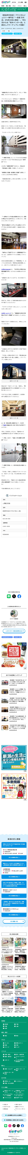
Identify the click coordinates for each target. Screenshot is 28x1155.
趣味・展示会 (8, 1056)
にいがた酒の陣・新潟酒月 (20, 1060)
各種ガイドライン (19, 1106)
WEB (4, 425)
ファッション (8, 1097)
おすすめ (14, 2)
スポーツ (7, 1060)
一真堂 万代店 (6, 503)
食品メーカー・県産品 (9, 1073)
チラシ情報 (20, 2)
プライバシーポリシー (20, 1109)
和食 (6, 1045)
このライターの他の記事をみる (14, 631)
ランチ (17, 1047)
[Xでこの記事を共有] (14, 597)
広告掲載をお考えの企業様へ (15, 1115)
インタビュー (19, 1081)
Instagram (6, 534)
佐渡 (6, 1028)
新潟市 (3, 31)
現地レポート (19, 1043)
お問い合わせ (18, 1104)
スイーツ (7, 1047)
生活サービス (19, 1097)
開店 (6, 1035)
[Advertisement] (14, 75)
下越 (17, 1024)
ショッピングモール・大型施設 (8, 1094)
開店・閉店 (8, 6)
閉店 (9, 31)
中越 (6, 1026)
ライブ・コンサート (20, 1057)
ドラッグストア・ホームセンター (20, 1094)
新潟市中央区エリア (7, 33)
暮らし (25, 6)
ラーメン (7, 1043)
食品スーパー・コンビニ (8, 1091)
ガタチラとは (7, 1106)
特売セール (7, 1081)
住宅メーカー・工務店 (20, 1069)
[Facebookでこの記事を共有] (19, 597)
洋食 (17, 1045)
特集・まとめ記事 (9, 1083)
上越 (17, 1026)
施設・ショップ (8, 1069)
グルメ (14, 6)
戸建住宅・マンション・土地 (20, 1091)
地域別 (2, 6)
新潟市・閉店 (18, 33)
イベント (20, 6)
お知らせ (6, 1104)
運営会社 (6, 1109)
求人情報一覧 (14, 921)
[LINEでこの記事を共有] (9, 597)
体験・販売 (7, 1054)
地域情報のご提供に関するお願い (15, 1120)
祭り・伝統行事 (20, 1054)
